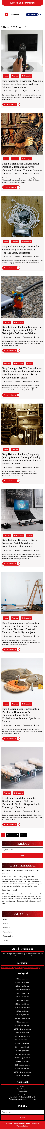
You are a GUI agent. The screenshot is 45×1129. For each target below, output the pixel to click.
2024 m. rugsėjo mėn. (22, 1054)
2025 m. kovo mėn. (22, 1032)
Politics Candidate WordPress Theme (21, 1124)
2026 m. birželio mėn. (22, 982)
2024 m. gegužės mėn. (22, 1068)
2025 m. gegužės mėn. (22, 1025)
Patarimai (15, 76)
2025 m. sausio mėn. (22, 1040)
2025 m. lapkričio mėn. (22, 1007)
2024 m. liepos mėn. (22, 1061)
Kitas (23, 835)
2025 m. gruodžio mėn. (22, 1004)
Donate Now (34, 14)
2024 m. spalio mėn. (22, 1050)
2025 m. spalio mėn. (22, 1011)
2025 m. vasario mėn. (22, 1036)
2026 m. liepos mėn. (22, 979)
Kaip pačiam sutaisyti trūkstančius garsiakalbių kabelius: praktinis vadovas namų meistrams (21, 249)
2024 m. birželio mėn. (22, 1065)
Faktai (5, 919)
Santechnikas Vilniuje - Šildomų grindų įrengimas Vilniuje (20, 968)
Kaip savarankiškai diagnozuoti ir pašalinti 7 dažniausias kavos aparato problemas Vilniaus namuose (22, 166)
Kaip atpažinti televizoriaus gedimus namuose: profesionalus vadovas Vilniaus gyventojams (22, 83)
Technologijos (26, 76)
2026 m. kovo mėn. (22, 993)
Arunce (18, 91)
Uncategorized (8, 936)
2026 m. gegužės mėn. (22, 986)
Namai (6, 76)
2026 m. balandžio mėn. (22, 989)
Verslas (29, 363)
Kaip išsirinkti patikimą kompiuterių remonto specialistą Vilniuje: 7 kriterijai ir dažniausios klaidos (22, 330)
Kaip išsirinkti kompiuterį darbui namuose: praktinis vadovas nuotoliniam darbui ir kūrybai (20, 543)
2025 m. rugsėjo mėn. (22, 1015)
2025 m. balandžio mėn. (22, 1029)
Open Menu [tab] (14, 14)
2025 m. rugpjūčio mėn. (23, 1018)
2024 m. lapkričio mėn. (22, 1047)
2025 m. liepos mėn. (22, 1022)
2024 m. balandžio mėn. (22, 1072)
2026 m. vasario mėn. (22, 997)
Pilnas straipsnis (12, 104)
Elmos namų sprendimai (22, 3)
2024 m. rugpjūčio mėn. (23, 1058)
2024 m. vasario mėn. (22, 1076)
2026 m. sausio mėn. (22, 1000)
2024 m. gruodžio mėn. (22, 1043)
